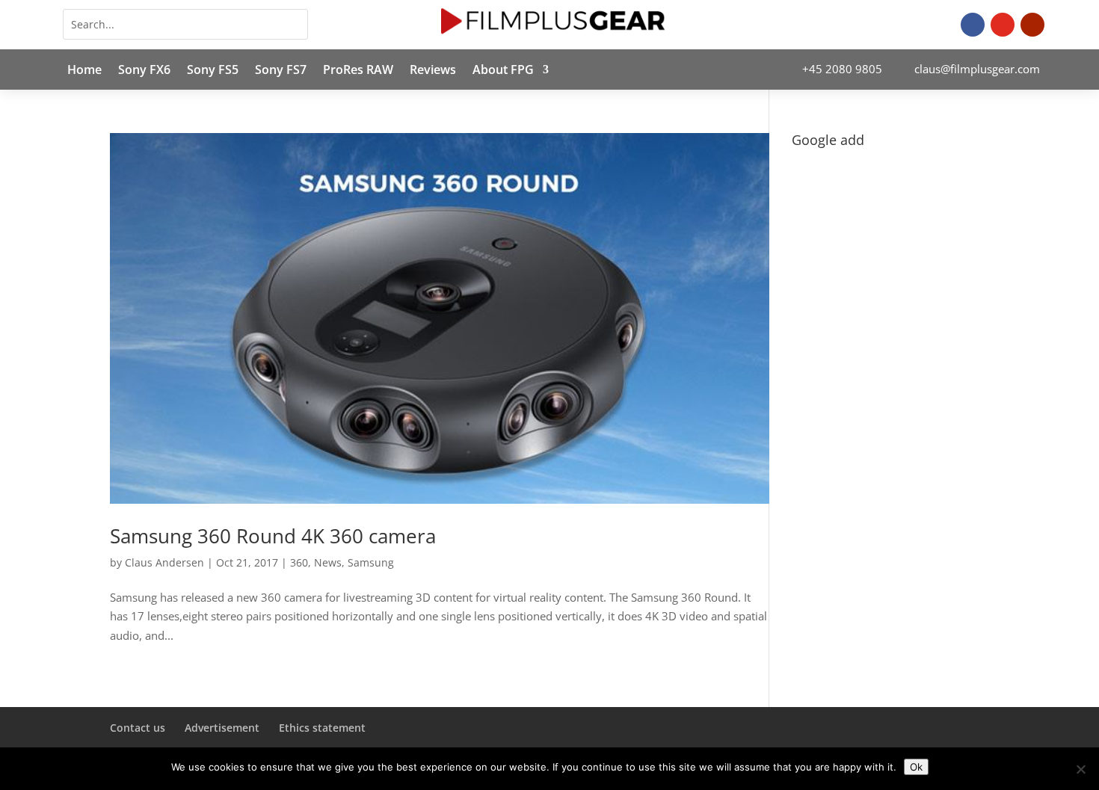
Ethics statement (322, 727)
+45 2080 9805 (842, 68)
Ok (916, 767)
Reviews (433, 71)
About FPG (503, 71)
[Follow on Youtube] (1032, 25)
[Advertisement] (890, 378)
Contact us (137, 727)
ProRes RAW (358, 71)
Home (84, 71)
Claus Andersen (164, 562)
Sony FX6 (144, 71)
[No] (1080, 769)
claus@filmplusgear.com (977, 68)
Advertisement (222, 727)
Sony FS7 (281, 71)
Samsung (371, 562)
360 (299, 562)
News (328, 562)
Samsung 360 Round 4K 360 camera (273, 535)
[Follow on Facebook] (973, 25)
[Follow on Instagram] (1003, 25)
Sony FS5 (212, 71)
